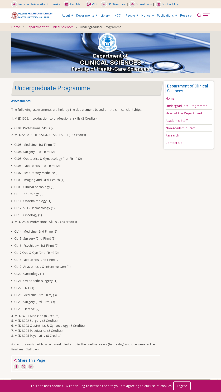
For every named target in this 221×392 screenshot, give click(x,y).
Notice (146, 15)
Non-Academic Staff (180, 128)
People (130, 15)
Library (105, 15)
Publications (165, 15)
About (66, 15)
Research (186, 15)
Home (15, 27)
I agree (182, 386)
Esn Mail (76, 4)
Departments (85, 15)
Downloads (143, 4)
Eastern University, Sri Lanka (38, 4)
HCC (117, 15)
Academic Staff (177, 121)
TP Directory (116, 4)
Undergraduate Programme (186, 106)
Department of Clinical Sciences (50, 27)
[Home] (32, 15)
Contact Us (169, 4)
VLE (94, 4)
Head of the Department (184, 113)
